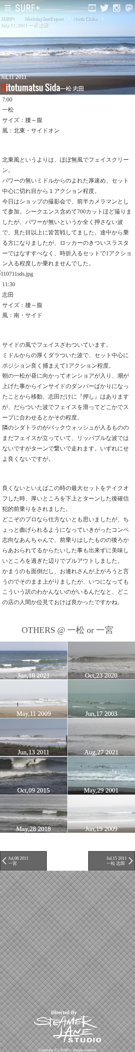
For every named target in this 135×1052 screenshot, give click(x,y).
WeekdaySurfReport (43, 18)
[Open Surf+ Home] (29, 8)
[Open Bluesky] (129, 8)
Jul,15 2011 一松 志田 (117, 861)
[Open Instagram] (116, 8)
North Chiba (85, 18)
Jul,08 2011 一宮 (18, 861)
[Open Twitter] (104, 8)
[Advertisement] (67, 938)
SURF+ (8, 18)
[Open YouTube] (92, 8)
